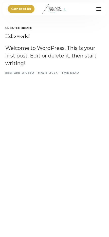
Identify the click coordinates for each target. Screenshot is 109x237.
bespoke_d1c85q (19, 73)
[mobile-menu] (95, 9)
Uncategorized (19, 28)
